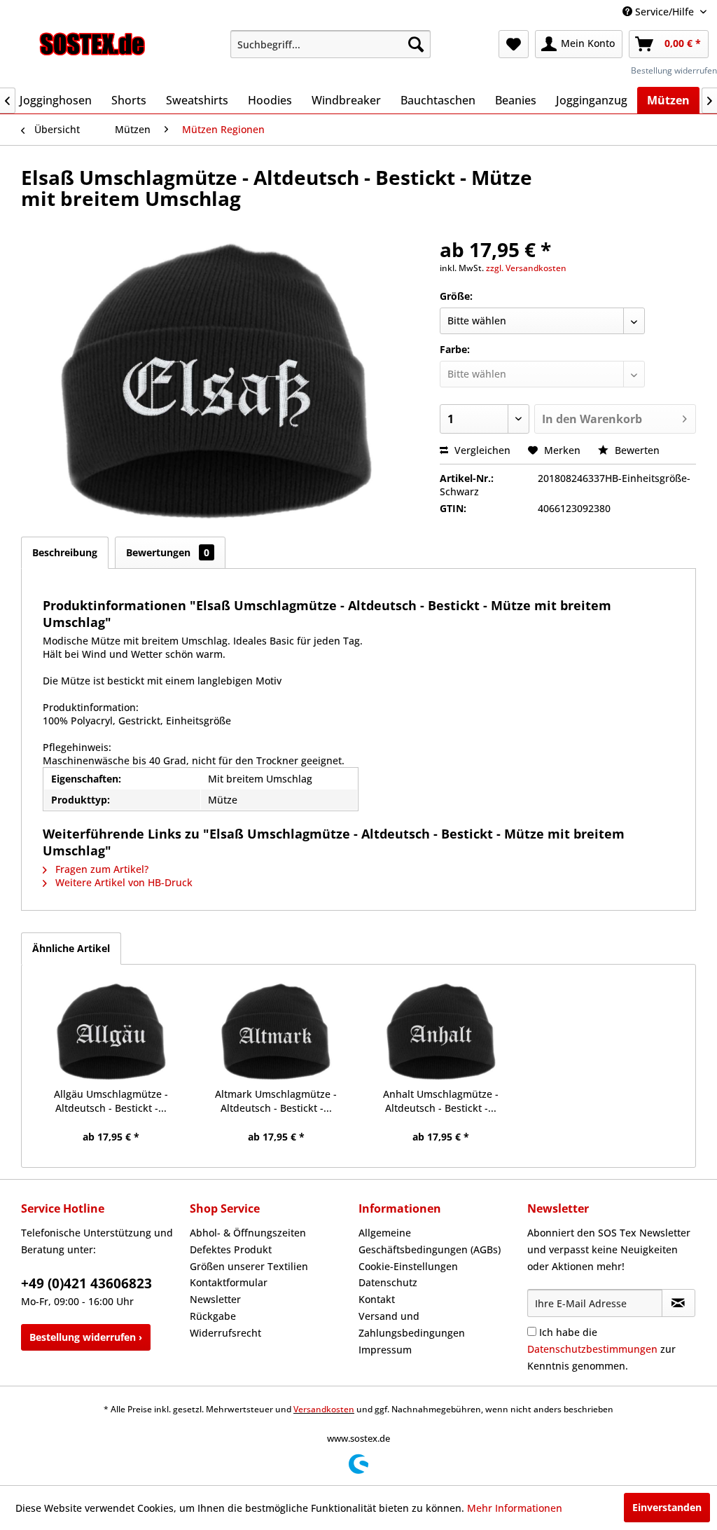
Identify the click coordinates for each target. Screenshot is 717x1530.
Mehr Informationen (514, 1508)
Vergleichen (481, 450)
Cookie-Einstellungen (408, 1266)
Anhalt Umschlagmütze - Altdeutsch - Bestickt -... (441, 1101)
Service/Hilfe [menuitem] (664, 11)
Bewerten (636, 450)
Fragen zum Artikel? (100, 869)
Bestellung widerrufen (674, 70)
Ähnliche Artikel (71, 948)
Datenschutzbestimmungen (592, 1349)
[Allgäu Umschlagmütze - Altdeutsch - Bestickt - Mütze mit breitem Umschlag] (111, 1031)
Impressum (385, 1349)
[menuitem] (330, 44)
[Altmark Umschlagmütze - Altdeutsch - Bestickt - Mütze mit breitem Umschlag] (276, 1031)
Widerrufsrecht (225, 1332)
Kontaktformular (228, 1282)
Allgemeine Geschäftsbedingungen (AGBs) (429, 1241)
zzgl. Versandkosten (526, 268)
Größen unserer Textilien (249, 1266)
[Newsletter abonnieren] (678, 1303)
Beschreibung (64, 552)
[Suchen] (416, 44)
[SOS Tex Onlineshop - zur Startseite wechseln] (92, 47)
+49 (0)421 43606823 (86, 1283)
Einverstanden (667, 1507)
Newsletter (215, 1299)
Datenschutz (387, 1282)
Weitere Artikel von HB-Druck (123, 882)
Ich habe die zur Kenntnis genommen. (601, 1348)
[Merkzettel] (514, 44)
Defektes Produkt (231, 1249)
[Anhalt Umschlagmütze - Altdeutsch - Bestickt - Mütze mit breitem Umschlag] (441, 1031)
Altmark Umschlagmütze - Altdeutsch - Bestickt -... (276, 1101)
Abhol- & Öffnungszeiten (248, 1232)
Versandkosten (323, 1409)
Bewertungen (167, 552)
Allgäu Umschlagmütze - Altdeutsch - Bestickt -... (111, 1101)
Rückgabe (213, 1316)
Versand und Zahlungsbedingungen (411, 1324)
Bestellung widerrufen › (85, 1337)
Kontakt (376, 1299)
